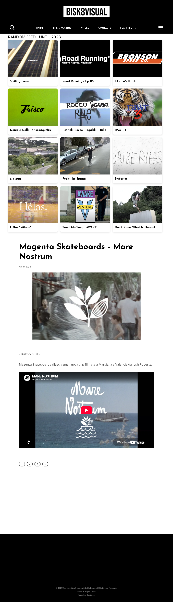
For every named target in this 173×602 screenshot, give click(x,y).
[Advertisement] (86, 502)
